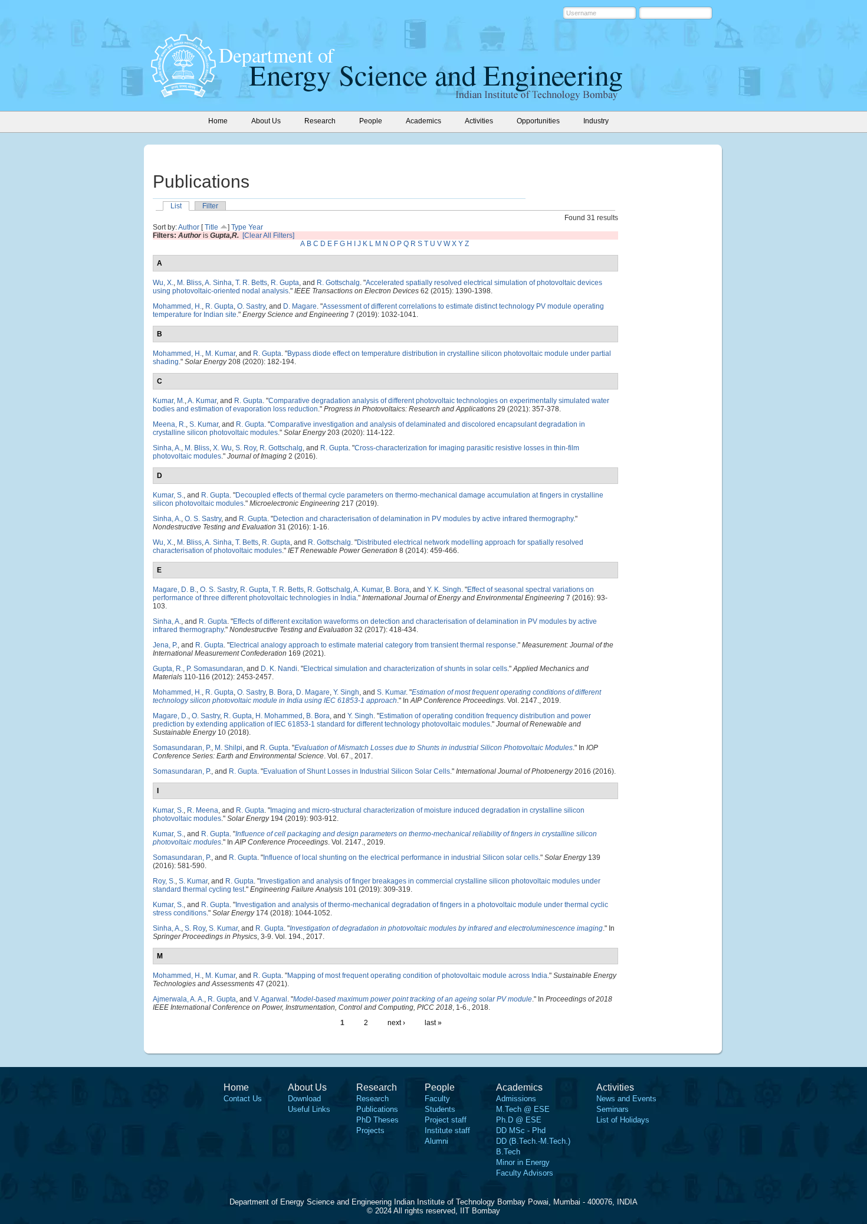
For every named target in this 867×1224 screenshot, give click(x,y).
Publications (377, 1109)
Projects (370, 1130)
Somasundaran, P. (182, 748)
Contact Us (243, 1098)
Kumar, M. (169, 401)
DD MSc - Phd (521, 1130)
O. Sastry (251, 306)
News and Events (626, 1098)
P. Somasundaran (214, 669)
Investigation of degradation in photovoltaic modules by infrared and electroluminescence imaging (446, 928)
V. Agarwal (270, 999)
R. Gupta (285, 283)
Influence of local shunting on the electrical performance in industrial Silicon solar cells (400, 857)
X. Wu (222, 448)
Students (440, 1109)
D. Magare (300, 306)
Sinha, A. (167, 448)
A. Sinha (218, 283)
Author (188, 227)
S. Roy (245, 448)
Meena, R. (169, 424)
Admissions (516, 1098)
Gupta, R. (168, 669)
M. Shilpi (228, 748)
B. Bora (397, 589)
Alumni (436, 1141)
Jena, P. (165, 645)
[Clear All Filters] (268, 235)
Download (304, 1098)
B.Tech (508, 1151)
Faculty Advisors (524, 1173)
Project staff (446, 1119)
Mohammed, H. (177, 306)
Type (239, 227)
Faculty (437, 1098)
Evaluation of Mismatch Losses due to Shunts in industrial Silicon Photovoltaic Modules (433, 748)
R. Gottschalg (338, 283)
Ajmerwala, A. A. (178, 999)
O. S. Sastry (203, 519)
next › (396, 1023)
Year (255, 227)
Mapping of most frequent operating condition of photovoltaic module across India (417, 975)
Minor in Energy (523, 1162)
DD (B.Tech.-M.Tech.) (533, 1141)
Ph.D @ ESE (518, 1119)
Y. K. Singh (444, 589)
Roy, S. (164, 881)
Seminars (612, 1109)
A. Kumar (202, 401)
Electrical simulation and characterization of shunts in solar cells (405, 669)
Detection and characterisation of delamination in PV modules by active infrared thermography (423, 519)
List (176, 206)
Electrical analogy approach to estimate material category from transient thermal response (372, 645)
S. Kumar (203, 424)
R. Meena (202, 810)
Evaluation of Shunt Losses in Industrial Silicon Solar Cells (356, 771)
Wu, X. (163, 283)
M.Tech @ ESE (523, 1109)
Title (211, 227)
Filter (210, 206)
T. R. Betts (251, 283)
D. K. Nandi (279, 669)
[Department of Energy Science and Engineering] (183, 94)
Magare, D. (170, 716)
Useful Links (309, 1109)
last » (433, 1023)
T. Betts (246, 542)
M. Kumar (220, 353)
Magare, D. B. (174, 589)
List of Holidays (622, 1119)
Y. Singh (346, 692)
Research (372, 1098)
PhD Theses (377, 1119)
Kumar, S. (168, 495)
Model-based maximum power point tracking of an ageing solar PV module (412, 999)
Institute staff (447, 1130)
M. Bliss (189, 283)
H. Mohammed (279, 716)
